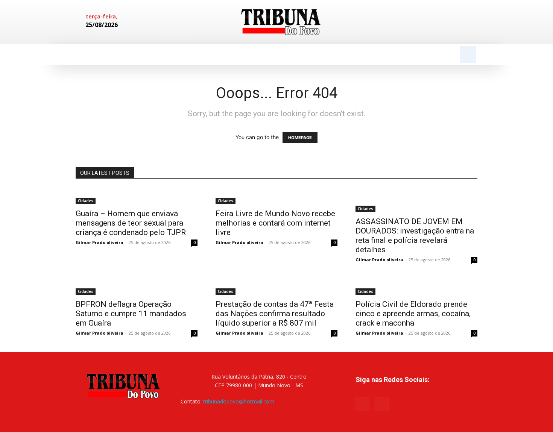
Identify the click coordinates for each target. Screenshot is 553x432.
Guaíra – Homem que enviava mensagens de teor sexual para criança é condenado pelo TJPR (131, 223)
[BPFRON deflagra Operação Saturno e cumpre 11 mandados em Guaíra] (137, 287)
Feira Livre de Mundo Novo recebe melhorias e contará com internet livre (275, 223)
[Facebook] (445, 22)
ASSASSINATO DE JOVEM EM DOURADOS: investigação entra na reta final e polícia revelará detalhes (415, 235)
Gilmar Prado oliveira (99, 242)
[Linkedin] (457, 22)
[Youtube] (381, 404)
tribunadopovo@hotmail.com (238, 401)
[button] (468, 54)
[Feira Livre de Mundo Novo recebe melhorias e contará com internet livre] (276, 196)
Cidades (85, 200)
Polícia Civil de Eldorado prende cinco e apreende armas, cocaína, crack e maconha (413, 313)
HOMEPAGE (300, 137)
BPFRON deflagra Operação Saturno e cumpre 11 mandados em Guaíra (131, 313)
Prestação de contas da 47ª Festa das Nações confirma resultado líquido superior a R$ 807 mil (275, 313)
